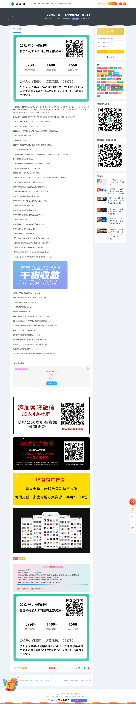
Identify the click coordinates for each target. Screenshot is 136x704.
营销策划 (120, 90)
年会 (98, 79)
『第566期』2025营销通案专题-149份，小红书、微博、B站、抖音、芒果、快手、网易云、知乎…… (116, 234)
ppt (115, 68)
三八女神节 (111, 70)
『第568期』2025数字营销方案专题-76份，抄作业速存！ (116, 212)
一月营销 (99, 70)
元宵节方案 (116, 73)
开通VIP (52, 700)
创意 (98, 76)
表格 (107, 92)
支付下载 (110, 51)
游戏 (121, 84)
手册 (119, 79)
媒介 (23, 107)
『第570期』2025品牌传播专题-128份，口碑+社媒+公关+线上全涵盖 (116, 191)
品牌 (103, 76)
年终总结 (110, 79)
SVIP (132, 503)
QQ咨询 (111, 57)
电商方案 (99, 87)
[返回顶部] (133, 532)
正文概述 (17, 29)
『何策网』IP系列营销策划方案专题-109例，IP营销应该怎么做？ (30, 682)
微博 (115, 79)
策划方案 (104, 90)
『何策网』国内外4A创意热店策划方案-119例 (77, 680)
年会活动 (104, 79)
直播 (105, 87)
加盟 (132, 516)
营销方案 (114, 90)
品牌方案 (108, 76)
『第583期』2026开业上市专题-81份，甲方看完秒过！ (116, 182)
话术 (111, 92)
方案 (98, 84)
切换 (132, 528)
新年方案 (120, 81)
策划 (98, 90)
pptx (120, 68)
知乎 (109, 87)
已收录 (76, 19)
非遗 (119, 92)
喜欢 (52, 668)
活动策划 (116, 84)
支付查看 (52, 383)
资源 (115, 92)
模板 (103, 84)
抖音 (98, 81)
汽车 (107, 84)
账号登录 (79, 700)
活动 (111, 84)
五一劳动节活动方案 (101, 73)
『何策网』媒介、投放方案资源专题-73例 (32, 589)
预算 (98, 95)
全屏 (132, 522)
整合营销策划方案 (112, 81)
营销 (109, 90)
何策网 (18, 589)
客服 (132, 510)
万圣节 (105, 70)
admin (19, 668)
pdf (112, 68)
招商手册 (104, 81)
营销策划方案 (100, 92)
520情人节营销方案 (101, 68)
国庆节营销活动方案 (116, 76)
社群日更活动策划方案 (117, 87)
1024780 (69, 575)
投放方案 (48, 110)
